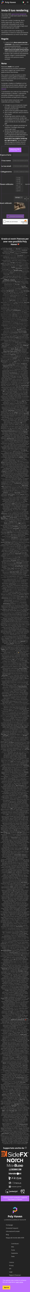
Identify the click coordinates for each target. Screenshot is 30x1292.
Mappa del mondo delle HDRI (15, 1238)
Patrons (21, 238)
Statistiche (14, 1253)
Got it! (6, 1287)
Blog (7, 1234)
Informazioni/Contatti (13, 1231)
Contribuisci (15, 1244)
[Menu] (27, 2)
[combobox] (16, 184)
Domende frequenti (12, 1228)
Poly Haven (10, 2)
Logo (10, 1272)
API (10, 1269)
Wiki (12, 1247)
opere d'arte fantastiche (18, 14)
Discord (3, 89)
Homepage (9, 1225)
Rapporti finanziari (15, 1275)
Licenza (11, 1262)
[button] (22, 197)
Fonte (13, 1250)
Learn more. (19, 1282)
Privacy (11, 1265)
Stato (13, 1256)
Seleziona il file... (15, 149)
